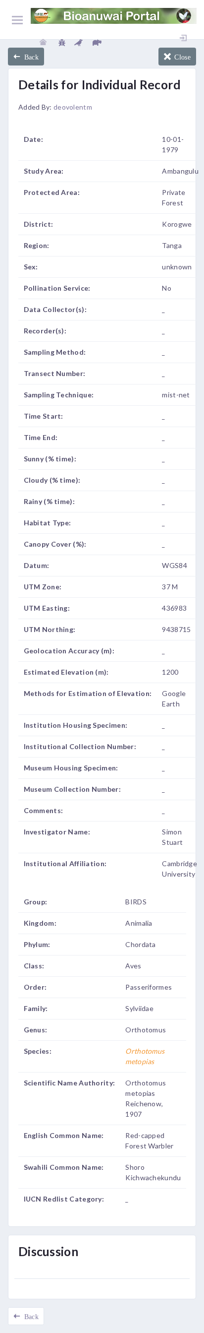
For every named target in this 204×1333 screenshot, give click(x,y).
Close (181, 56)
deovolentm (72, 107)
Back (29, 56)
